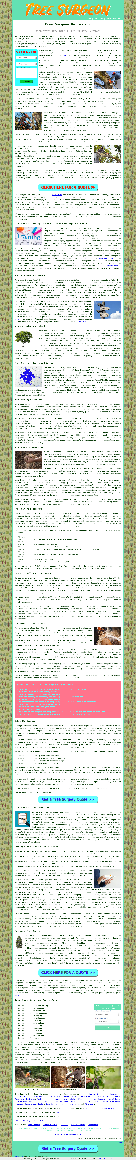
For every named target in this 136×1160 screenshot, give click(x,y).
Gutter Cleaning (50, 1125)
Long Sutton (51, 1104)
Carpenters (93, 1125)
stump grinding (66, 827)
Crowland (46, 1102)
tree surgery (111, 104)
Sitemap (16, 1142)
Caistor (18, 1097)
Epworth (74, 1102)
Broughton (85, 1097)
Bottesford (57, 195)
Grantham (19, 1104)
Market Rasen (114, 1099)
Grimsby (63, 1104)
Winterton (19, 1099)
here (75, 312)
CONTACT (108, 19)
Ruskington (34, 1102)
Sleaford (82, 1099)
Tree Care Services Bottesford (36, 1000)
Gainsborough (21, 1102)
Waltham (48, 1097)
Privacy (120, 1142)
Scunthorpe (115, 1102)
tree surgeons (71, 1094)
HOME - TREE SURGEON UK (68, 1134)
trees (64, 55)
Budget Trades (19, 1156)
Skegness (64, 1102)
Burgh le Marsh (71, 1097)
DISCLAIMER (116, 19)
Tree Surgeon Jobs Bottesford (100, 1108)
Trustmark (81, 322)
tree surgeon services (35, 837)
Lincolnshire (69, 837)
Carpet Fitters (78, 1125)
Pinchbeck (89, 1104)
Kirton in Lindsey (98, 1094)
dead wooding (38, 827)
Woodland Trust (106, 258)
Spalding (58, 1097)
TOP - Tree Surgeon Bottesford (29, 1121)
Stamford (97, 1097)
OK (111, 1159)
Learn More (103, 1159)
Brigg (55, 1102)
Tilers (64, 1125)
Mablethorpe (74, 1104)
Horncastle (115, 1094)
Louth (117, 1097)
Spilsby (57, 1099)
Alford (83, 1102)
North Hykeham (69, 1099)
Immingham (30, 1099)
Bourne (105, 1102)
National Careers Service (108, 266)
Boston (41, 1104)
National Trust (85, 258)
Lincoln (92, 1099)
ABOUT (101, 19)
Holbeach (102, 1099)
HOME (89, 19)
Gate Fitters (34, 1125)
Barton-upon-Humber (33, 1097)
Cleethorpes (30, 1104)
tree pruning (93, 835)
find (56, 980)
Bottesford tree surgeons (45, 812)
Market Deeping (44, 1099)
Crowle (83, 1094)
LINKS (95, 19)
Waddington (108, 1097)
